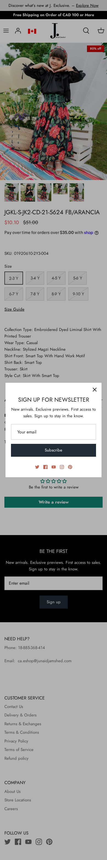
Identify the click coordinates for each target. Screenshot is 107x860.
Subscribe (53, 450)
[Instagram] (62, 467)
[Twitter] (37, 467)
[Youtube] (54, 467)
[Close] (95, 390)
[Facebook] (45, 467)
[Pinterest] (70, 467)
